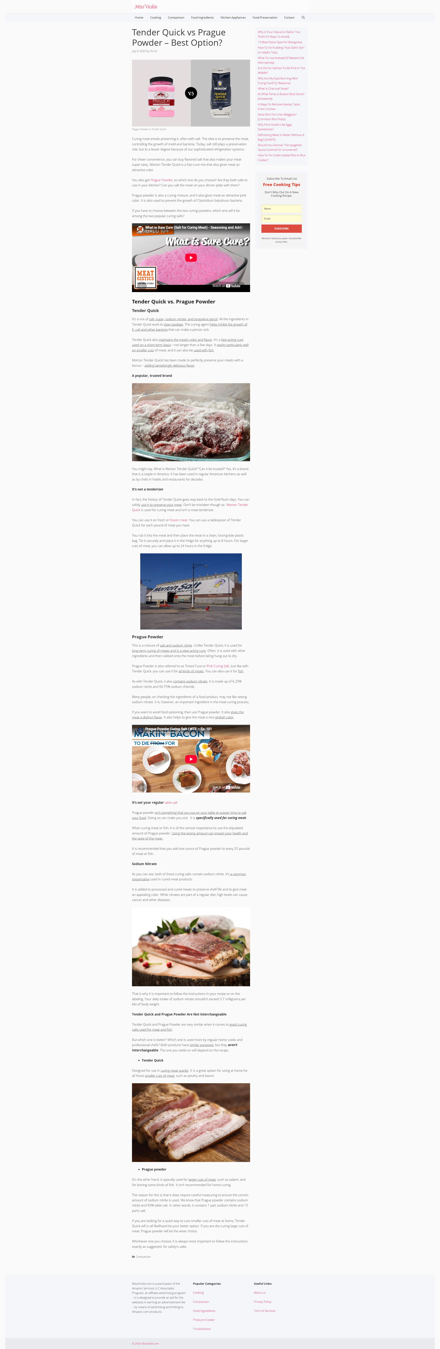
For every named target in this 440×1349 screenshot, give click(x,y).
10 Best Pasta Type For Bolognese (280, 42)
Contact (289, 17)
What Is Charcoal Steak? (273, 88)
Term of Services (264, 1311)
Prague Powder (161, 180)
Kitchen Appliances (233, 17)
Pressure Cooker (204, 1320)
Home (139, 17)
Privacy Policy (262, 1302)
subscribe (281, 228)
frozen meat (178, 520)
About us (260, 1293)
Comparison (176, 17)
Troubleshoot (202, 1329)
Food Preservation (265, 17)
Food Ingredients (202, 17)
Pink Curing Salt (218, 666)
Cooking (155, 17)
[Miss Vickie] (146, 6)
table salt (171, 802)
